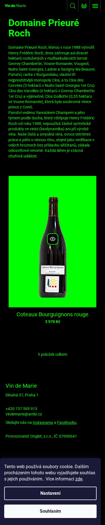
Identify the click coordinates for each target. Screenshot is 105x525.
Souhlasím (50, 511)
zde (78, 479)
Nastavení (50, 493)
